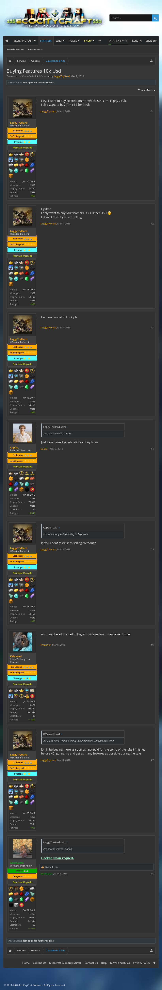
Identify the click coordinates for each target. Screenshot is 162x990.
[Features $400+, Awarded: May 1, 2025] (10, 900)
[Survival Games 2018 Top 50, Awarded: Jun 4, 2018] (32, 473)
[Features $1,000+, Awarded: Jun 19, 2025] (21, 490)
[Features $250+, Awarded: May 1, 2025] (26, 894)
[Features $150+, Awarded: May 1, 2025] (16, 894)
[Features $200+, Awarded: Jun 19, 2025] (10, 484)
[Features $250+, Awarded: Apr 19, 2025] (32, 165)
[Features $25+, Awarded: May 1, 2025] (21, 889)
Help (104, 963)
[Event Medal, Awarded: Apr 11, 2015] (21, 696)
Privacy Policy (141, 963)
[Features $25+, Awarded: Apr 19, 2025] (26, 160)
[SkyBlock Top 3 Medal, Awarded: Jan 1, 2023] (16, 696)
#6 (152, 644)
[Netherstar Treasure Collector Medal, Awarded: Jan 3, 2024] (21, 160)
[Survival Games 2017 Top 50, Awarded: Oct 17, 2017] (26, 473)
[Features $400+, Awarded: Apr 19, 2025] (16, 171)
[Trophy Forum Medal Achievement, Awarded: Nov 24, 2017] (32, 696)
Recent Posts (35, 49)
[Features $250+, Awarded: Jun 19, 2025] (16, 484)
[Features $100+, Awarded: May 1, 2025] (10, 894)
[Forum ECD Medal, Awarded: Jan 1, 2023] (32, 691)
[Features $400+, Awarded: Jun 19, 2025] (26, 484)
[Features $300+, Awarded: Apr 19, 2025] (10, 171)
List (57, 867)
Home (26, 963)
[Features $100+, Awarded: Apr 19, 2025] (16, 165)
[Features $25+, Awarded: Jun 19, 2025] (10, 479)
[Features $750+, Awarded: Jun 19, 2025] (16, 490)
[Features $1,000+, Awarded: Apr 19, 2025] (10, 176)
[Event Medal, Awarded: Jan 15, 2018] (21, 473)
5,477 (32, 705)
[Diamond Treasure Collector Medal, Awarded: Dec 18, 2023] (16, 160)
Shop (88, 41)
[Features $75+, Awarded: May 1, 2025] (32, 889)
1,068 (32, 913)
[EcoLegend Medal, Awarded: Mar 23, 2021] (10, 154)
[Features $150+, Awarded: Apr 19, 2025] (21, 165)
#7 (152, 760)
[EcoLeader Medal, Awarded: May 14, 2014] (10, 691)
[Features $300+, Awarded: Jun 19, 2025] (21, 484)
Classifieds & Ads (31, 76)
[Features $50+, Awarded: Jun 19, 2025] (16, 479)
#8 (152, 873)
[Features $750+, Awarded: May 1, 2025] (26, 900)
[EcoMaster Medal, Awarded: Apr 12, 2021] (16, 473)
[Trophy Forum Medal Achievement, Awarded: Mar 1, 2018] (21, 905)
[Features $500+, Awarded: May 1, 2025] (16, 900)
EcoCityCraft (23, 41)
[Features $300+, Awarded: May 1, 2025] (32, 894)
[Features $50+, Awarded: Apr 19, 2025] (32, 160)
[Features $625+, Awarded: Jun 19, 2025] (10, 490)
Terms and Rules (120, 963)
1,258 (32, 498)
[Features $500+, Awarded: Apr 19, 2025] (21, 171)
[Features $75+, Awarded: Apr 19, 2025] (10, 165)
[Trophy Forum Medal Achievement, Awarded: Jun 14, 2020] (26, 154)
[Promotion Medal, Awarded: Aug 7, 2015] (16, 889)
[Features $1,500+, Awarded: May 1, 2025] (16, 905)
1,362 (32, 185)
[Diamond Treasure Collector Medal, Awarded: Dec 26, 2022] (26, 691)
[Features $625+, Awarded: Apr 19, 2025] (26, 171)
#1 (152, 111)
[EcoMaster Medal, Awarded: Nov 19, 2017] (16, 691)
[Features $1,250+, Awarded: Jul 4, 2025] (26, 490)
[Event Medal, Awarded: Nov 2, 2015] (10, 889)
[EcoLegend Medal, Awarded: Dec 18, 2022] (21, 691)
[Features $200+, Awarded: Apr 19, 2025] (26, 165)
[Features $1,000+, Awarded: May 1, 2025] (32, 900)
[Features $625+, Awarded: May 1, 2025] (21, 900)
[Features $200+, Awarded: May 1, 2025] (21, 894)
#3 (152, 327)
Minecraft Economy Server (65, 963)
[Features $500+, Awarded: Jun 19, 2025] (32, 484)
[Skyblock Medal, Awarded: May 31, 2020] (10, 160)
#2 (152, 223)
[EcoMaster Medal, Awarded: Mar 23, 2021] (16, 154)
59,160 (31, 188)
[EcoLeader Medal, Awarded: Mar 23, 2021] (21, 154)
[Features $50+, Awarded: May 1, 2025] (26, 889)
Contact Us (39, 963)
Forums (46, 41)
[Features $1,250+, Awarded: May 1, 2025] (10, 905)
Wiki (59, 41)
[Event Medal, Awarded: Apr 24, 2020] (32, 154)
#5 (152, 549)
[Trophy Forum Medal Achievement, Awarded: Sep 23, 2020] (32, 490)
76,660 (31, 502)
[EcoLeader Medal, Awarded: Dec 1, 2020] (10, 473)
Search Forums (15, 49)
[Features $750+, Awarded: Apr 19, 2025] (32, 171)
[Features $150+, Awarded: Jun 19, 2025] (32, 479)
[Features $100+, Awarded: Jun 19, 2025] (26, 479)
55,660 (31, 917)
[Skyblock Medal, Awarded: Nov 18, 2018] (10, 696)
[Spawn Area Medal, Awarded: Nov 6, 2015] (26, 696)
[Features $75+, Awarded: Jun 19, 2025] (21, 479)
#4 (152, 448)
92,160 (31, 708)
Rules (73, 41)
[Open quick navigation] (151, 61)
